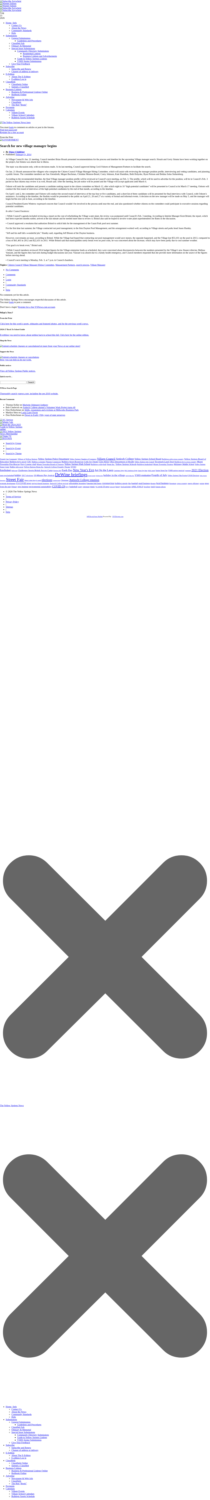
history (117, 487)
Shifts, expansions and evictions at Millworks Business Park (52, 410)
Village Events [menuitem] (18, 1491)
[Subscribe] (6, 438)
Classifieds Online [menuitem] (19, 1463)
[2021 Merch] (12, 434)
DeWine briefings (71, 474)
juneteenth (188, 470)
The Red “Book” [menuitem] (19, 1483)
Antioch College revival (59, 483)
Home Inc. (111, 464)
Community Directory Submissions (33, 51)
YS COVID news (23, 483)
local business (162, 483)
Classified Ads (17, 43)
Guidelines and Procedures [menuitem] (29, 1424)
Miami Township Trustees (163, 464)
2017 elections (27, 475)
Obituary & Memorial (21, 46)
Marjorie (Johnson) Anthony (35, 405)
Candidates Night (119, 470)
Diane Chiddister (17, 152)
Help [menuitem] (13, 1417)
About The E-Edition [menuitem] (21, 1455)
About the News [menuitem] (18, 1412)
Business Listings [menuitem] (13, 1468)
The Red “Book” (19, 105)
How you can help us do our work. (16, 360)
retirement (86, 487)
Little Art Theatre (91, 462)
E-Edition (10, 74)
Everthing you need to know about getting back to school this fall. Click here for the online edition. (44, 335)
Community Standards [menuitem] (21, 1414)
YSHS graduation (143, 475)
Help (13, 33)
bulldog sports (121, 483)
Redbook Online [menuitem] (18, 1473)
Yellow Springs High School (77, 464)
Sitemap (9, 507)
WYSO (73, 467)
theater (153, 483)
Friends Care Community (8, 459)
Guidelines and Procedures (29, 41)
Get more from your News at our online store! (59, 346)
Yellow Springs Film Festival (178, 476)
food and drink (126, 487)
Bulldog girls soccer (16, 467)
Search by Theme (14, 453)
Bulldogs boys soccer (18, 462)
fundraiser (5, 470)
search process (82, 265)
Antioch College (125, 458)
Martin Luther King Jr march (32, 480)
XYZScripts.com (117, 516)
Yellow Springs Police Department (53, 459)
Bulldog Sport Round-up (73, 461)
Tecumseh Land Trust (164, 462)
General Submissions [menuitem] (20, 1422)
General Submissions (20, 38)
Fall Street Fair (99, 475)
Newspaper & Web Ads (22, 99)
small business (144, 483)
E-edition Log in (18, 79)
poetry (80, 487)
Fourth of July (159, 475)
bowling (147, 487)
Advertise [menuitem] (10, 1476)
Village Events (18, 112)
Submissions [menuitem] (11, 1419)
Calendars (10, 110)
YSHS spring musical (176, 470)
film (129, 483)
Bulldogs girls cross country (173, 459)
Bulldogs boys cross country (185, 462)
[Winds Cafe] (6, 422)
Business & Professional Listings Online (29, 92)
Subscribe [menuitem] (10, 1445)
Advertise (10, 97)
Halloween (14, 470)
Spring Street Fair (162, 471)
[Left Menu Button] (105, 1402)
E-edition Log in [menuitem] (18, 1458)
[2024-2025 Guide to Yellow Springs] (12, 429)
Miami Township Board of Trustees (50, 464)
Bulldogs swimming (38, 462)
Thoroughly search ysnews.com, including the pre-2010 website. (29, 393)
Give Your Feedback (20, 64)
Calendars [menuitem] (10, 1488)
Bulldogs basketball (145, 464)
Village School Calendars (22, 115)
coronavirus (108, 483)
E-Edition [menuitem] (10, 1453)
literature (172, 483)
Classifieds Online (19, 84)
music (92, 487)
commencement (56, 480)
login (11, 127)
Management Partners (65, 265)
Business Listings (13, 89)
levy (67, 487)
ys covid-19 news (102, 487)
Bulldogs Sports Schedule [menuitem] (23, 1496)
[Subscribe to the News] (8, 3)
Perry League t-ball (28, 464)
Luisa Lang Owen (29, 412)
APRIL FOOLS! (137, 487)
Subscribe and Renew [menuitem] (21, 1447)
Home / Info (11, 23)
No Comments (12, 270)
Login (8, 280)
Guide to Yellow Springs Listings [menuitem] (32, 1437)
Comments (10, 274)
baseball (134, 483)
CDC (29, 462)
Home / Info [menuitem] (11, 1406)
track (153, 487)
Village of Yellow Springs (27, 459)
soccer (112, 487)
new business (23, 487)
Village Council (106, 458)
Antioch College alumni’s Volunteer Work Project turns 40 (49, 407)
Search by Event (13, 448)
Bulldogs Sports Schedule (23, 117)
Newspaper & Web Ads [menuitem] (22, 1478)
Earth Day (67, 470)
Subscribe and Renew (21, 69)
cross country (182, 483)
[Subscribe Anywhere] (10, 1)
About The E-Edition (21, 76)
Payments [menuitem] (10, 1486)
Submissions (11, 35)
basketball (73, 486)
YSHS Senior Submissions (29, 61)
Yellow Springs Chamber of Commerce (83, 459)
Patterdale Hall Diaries (94, 483)
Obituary (14, 487)
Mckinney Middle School (184, 464)
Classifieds (10, 82)
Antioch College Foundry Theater (57, 467)
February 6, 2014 (23, 154)
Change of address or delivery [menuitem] (24, 1450)
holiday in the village (114, 475)
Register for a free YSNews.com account (36, 307)
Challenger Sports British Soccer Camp (35, 470)
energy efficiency (193, 483)
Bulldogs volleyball (98, 464)
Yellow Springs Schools (126, 464)
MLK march (151, 470)
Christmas (65, 480)
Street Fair (15, 479)
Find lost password (8, 130)
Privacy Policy (12, 502)
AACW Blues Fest (130, 475)
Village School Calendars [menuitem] (22, 1494)
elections (47, 479)
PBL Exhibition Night (130, 470)
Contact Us (16, 25)
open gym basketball (7, 476)
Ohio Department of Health (122, 462)
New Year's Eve (83, 470)
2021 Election (200, 470)
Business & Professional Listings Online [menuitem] (29, 1471)
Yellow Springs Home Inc (34, 467)
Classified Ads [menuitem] (17, 1427)
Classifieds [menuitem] (10, 1460)
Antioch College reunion (84, 479)
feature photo (160, 487)
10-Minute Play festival (44, 475)
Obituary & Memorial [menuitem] (21, 1430)
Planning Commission (53, 462)
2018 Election (193, 475)
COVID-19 (58, 486)
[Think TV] (6, 436)
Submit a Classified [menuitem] (20, 1465)
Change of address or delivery (24, 71)
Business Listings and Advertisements (40, 56)
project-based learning (40, 483)
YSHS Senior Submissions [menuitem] (29, 1440)
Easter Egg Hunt (142, 470)
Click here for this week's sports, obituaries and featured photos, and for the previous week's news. (44, 324)
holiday (17, 475)
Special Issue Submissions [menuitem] (23, 1432)
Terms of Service (13, 496)
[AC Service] (6, 420)
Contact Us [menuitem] (16, 1409)
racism (202, 483)
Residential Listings (32, 53)
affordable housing (77, 483)
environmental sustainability (40, 487)
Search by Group (13, 443)
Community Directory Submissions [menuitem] (33, 1435)
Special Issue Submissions (23, 48)
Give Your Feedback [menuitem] (20, 1442)
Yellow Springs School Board (147, 459)
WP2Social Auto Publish (95, 516)
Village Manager (97, 265)
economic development (7, 483)
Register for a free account (12, 132)
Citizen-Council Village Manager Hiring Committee (31, 265)
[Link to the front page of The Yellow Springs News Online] (15, 122)
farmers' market (91, 475)
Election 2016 (57, 470)
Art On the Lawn (104, 470)
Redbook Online (18, 94)
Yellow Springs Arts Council (144, 462)
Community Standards (21, 30)
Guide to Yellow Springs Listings (32, 59)
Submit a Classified (20, 87)
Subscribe (10, 66)
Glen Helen (104, 462)
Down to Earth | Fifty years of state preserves (45, 415)
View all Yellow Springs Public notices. (18, 371)
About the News (18, 28)
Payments (10, 107)
